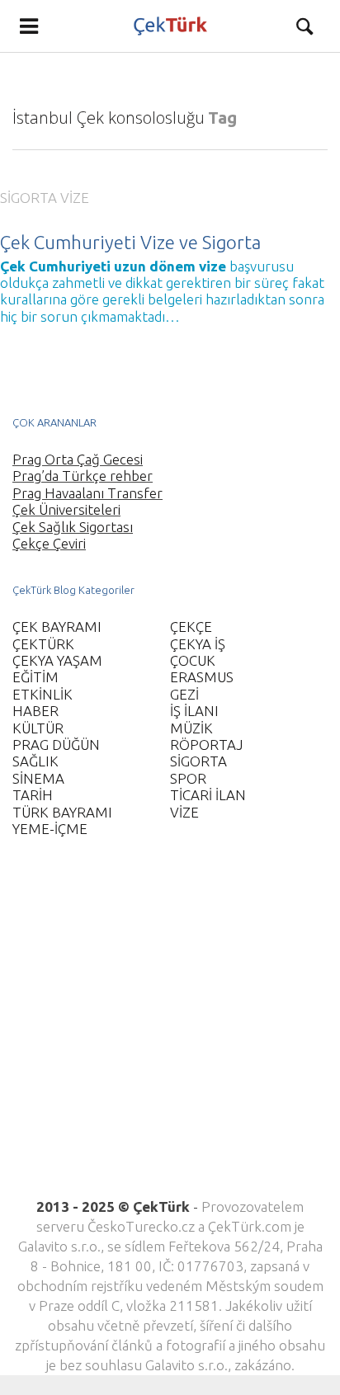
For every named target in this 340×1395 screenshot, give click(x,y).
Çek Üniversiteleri (66, 509)
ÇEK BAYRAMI (57, 626)
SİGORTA (28, 197)
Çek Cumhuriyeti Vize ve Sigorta (130, 242)
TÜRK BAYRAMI (62, 812)
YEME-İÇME (49, 829)
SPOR (188, 778)
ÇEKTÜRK (43, 644)
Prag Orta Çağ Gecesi (77, 459)
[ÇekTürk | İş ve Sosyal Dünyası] (170, 26)
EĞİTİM (35, 677)
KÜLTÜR (38, 728)
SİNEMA (38, 778)
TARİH (32, 795)
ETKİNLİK (42, 694)
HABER (35, 711)
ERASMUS (202, 677)
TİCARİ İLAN (208, 795)
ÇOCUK (192, 660)
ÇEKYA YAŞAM (57, 660)
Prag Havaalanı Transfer (87, 493)
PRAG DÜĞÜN (56, 744)
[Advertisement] (170, 1027)
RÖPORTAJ (206, 744)
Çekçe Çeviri (49, 543)
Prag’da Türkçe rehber (82, 475)
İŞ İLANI (194, 711)
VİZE (74, 197)
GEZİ (184, 694)
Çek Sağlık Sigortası (72, 527)
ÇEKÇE (191, 626)
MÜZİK (191, 728)
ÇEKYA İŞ (197, 644)
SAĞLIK (35, 761)
